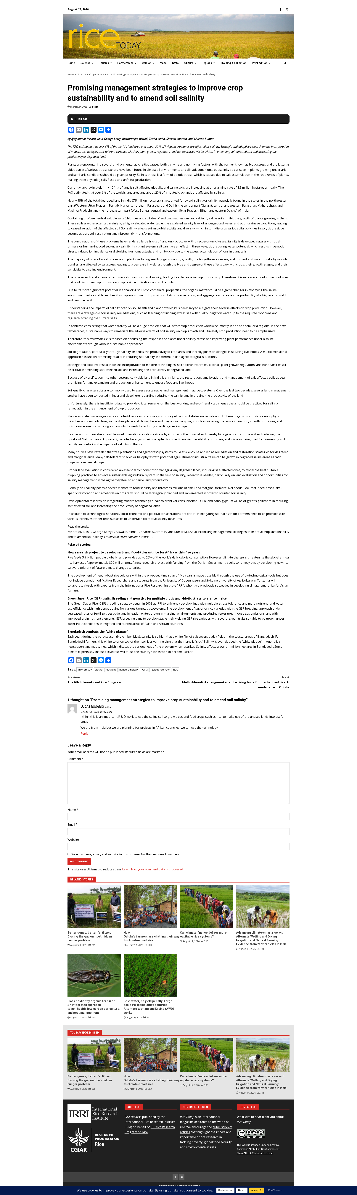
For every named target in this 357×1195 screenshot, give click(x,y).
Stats (175, 62)
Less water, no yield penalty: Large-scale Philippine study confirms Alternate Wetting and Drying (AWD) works (150, 975)
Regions (207, 62)
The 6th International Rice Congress (94, 679)
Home (71, 62)
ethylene (111, 669)
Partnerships (125, 62)
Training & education (233, 62)
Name (72, 810)
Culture (188, 62)
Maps (163, 62)
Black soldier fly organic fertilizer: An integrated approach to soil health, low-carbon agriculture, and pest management (94, 975)
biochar (99, 669)
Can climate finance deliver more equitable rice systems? (206, 906)
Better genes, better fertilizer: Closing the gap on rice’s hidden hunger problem (94, 906)
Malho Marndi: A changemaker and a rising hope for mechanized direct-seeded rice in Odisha (236, 682)
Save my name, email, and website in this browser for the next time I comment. (125, 854)
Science (85, 62)
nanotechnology (128, 669)
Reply (84, 733)
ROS (175, 669)
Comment (75, 759)
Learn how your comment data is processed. (153, 869)
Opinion (146, 62)
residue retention (160, 669)
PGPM (144, 669)
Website (73, 840)
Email (72, 824)
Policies (104, 62)
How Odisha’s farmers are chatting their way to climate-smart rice (150, 906)
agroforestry (85, 669)
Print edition (259, 62)
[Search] (285, 63)
